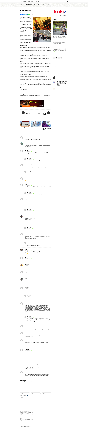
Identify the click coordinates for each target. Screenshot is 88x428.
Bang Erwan (27, 287)
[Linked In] (59, 58)
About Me (33, 1)
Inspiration (25, 1)
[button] (27, 395)
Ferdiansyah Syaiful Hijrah (29, 143)
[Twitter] (24, 14)
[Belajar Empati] (35, 124)
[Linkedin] (27, 14)
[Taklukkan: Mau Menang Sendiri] (46, 124)
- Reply (31, 138)
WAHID (26, 278)
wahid (26, 249)
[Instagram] (61, 58)
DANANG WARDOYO (28, 178)
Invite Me (37, 1)
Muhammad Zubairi (28, 164)
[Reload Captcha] (27, 395)
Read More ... (55, 51)
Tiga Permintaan (28, 113)
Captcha (22, 395)
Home (21, 1)
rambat (26, 325)
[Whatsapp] (29, 14)
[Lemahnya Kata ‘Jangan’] (25, 124)
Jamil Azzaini (25, 4)
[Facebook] (21, 14)
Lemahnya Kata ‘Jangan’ (24, 127)
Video (29, 1)
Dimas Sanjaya (27, 271)
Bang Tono (27, 198)
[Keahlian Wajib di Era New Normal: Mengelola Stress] (54, 89)
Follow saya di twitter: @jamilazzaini (36, 91)
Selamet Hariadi (27, 215)
